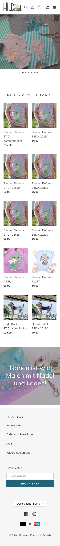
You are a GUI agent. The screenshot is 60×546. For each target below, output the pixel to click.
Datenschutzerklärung (20, 434)
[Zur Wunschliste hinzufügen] (24, 107)
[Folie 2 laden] (26, 72)
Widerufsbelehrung (18, 452)
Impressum (13, 425)
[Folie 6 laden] (37, 72)
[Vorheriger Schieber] (4, 72)
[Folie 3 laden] (28, 72)
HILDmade (23, 535)
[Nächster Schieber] (55, 72)
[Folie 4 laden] (31, 72)
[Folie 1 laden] (23, 72)
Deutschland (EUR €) (29, 503)
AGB (9, 443)
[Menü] (54, 7)
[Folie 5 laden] (34, 72)
